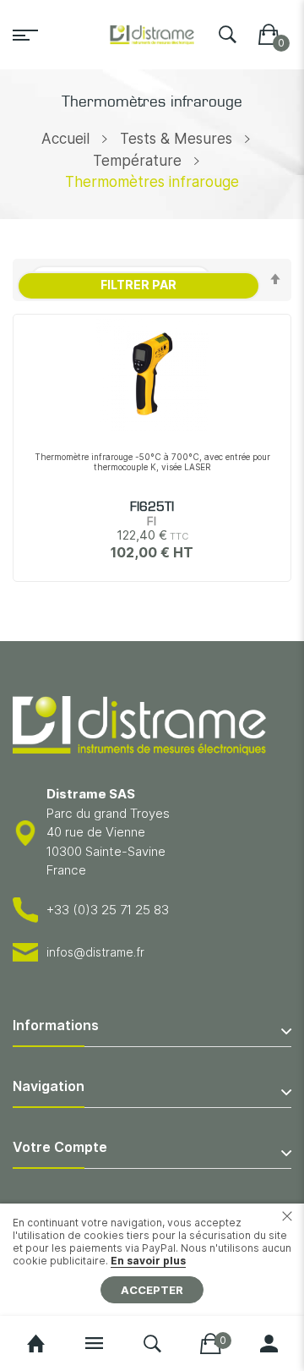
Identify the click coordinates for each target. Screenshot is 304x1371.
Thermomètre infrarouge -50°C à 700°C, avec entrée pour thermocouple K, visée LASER (152, 462)
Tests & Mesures (176, 138)
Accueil (65, 138)
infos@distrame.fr (95, 952)
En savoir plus (148, 1260)
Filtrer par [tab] (138, 284)
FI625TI (152, 507)
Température (137, 160)
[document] (152, 1259)
